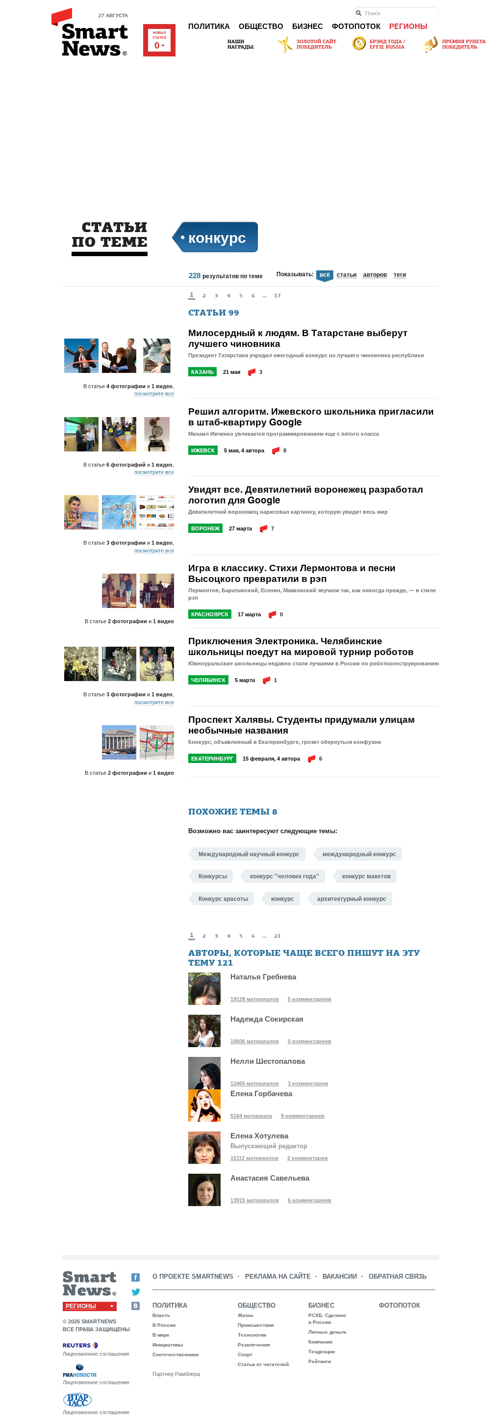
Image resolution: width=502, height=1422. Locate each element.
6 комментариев (309, 1200)
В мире (161, 1335)
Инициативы (167, 1344)
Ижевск (203, 450)
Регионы (408, 26)
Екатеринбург (212, 759)
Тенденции (321, 1351)
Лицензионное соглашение (96, 1354)
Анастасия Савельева (269, 1178)
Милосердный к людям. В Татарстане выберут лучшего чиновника (297, 338)
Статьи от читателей (263, 1364)
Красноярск (209, 614)
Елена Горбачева (261, 1093)
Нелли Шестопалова (267, 1061)
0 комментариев (309, 1041)
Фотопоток (356, 26)
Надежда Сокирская (266, 1019)
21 (277, 935)
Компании (320, 1341)
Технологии (252, 1335)
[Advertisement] (251, 128)
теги (400, 275)
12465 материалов (254, 1083)
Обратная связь (398, 1276)
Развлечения (254, 1344)
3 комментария (308, 1083)
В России (164, 1325)
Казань (202, 372)
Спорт (245, 1354)
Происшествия (256, 1325)
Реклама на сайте (278, 1276)
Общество (261, 26)
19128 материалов (254, 999)
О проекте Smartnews (192, 1276)
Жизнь (245, 1315)
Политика (209, 26)
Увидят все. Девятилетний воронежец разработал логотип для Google (305, 494)
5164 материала (251, 1116)
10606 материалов (254, 1041)
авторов (375, 275)
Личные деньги (327, 1332)
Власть (161, 1315)
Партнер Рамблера (176, 1374)
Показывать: (295, 274)
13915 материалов (254, 1200)
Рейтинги (319, 1361)
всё (325, 275)
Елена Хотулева (259, 1136)
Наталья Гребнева (263, 977)
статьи (346, 275)
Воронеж (205, 528)
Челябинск (208, 680)
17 (277, 295)
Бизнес (307, 26)
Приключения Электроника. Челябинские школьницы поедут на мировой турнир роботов (301, 646)
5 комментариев (309, 999)
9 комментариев (303, 1116)
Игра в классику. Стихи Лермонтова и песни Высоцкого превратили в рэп (292, 573)
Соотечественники (175, 1354)
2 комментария (307, 1158)
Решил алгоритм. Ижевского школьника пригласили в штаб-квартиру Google (311, 416)
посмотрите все (154, 393)
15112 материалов (254, 1158)
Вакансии (340, 1276)
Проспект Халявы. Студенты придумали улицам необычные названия (301, 725)
